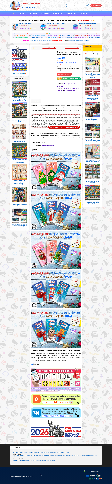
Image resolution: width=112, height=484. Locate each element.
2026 (63, 88)
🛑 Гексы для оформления (65, 37)
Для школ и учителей (69, 83)
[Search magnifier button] (87, 5)
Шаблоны (22, 13)
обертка (61, 90)
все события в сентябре (72, 48)
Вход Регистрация (95, 5)
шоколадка (72, 90)
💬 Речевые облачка (79, 33)
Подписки (33, 13)
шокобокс (66, 90)
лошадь (74, 88)
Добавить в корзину (63, 74)
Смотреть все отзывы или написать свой (20, 462)
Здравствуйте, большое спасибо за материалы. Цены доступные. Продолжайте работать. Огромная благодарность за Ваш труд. (41, 452)
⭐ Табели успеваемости (65, 35)
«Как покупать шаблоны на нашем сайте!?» (40, 40)
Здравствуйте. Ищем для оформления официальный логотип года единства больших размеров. (34, 460)
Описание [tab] (36, 101)
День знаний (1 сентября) (49, 48)
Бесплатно (45, 13)
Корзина (84, 13)
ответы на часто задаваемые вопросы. (79, 40)
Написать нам (71, 13)
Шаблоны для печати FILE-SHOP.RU (24, 475)
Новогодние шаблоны (62, 84)
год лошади (68, 88)
